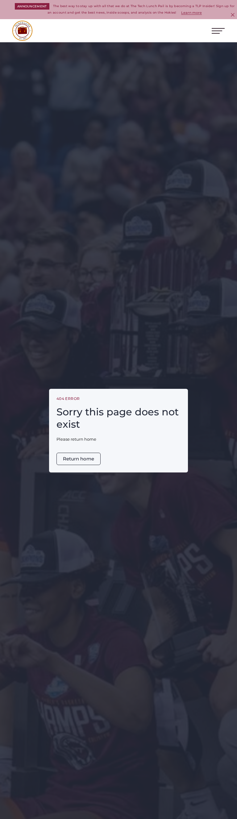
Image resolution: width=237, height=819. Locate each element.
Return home (78, 459)
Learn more (191, 12)
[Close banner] (233, 15)
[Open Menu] (218, 31)
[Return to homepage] (22, 31)
